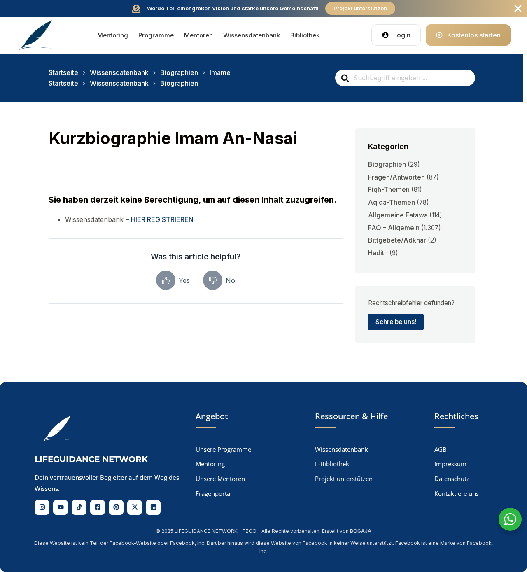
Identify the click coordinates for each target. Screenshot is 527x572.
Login (401, 35)
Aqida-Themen (391, 202)
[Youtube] (60, 507)
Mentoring (112, 35)
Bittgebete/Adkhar (397, 240)
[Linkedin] (153, 507)
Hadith (378, 253)
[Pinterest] (116, 507)
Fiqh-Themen (389, 189)
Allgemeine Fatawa (398, 215)
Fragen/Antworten (396, 177)
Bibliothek (304, 35)
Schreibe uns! (395, 322)
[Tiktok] (79, 507)
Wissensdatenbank (251, 35)
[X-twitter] (134, 507)
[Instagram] (42, 507)
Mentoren (198, 35)
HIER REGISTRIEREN (162, 219)
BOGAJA (360, 531)
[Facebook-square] (97, 507)
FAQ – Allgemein (394, 228)
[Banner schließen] (518, 9)
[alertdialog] (263, 8)
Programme (156, 35)
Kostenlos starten (474, 35)
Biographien (387, 164)
